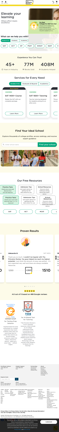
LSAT (2, 399)
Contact (48, 398)
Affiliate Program (50, 394)
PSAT (30, 46)
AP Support (12, 395)
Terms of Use (27, 429)
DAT (1, 402)
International (33, 367)
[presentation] (3, 258)
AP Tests (2, 394)
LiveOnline (40, 394)
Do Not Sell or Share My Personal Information (32, 411)
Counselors (40, 398)
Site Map (23, 412)
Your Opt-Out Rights (6, 412)
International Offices (42, 397)
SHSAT (40, 46)
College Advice (21, 392)
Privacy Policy (17, 429)
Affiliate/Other (34, 370)
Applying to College (22, 393)
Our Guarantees (50, 400)
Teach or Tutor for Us (51, 392)
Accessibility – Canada (51, 405)
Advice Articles (41, 392)
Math (11, 391)
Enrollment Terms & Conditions (43, 369)
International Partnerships (52, 399)
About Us (29, 397)
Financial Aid (20, 394)
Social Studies (13, 394)
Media (48, 397)
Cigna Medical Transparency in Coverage (44, 373)
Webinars (40, 391)
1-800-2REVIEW (4, 367)
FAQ (2, 368)
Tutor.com (30, 394)
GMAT (2, 398)
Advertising (33, 368)
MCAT (42, 211)
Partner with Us (50, 395)
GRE (1, 397)
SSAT (50, 46)
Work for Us (49, 393)
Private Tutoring (41, 395)
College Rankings (21, 391)
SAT (4, 46)
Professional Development (33, 396)
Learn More (14, 113)
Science (11, 392)
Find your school (47, 144)
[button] (25, 286)
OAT (1, 403)
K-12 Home (30, 392)
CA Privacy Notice (14, 411)
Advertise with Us (50, 396)
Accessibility (43, 371)
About (48, 391)
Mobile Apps (40, 396)
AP (21, 46)
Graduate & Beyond (29, 84)
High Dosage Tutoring (32, 393)
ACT (13, 46)
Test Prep (29, 395)
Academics (44, 84)
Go (16, 379)
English (11, 393)
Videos (39, 393)
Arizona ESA (7, 393)
